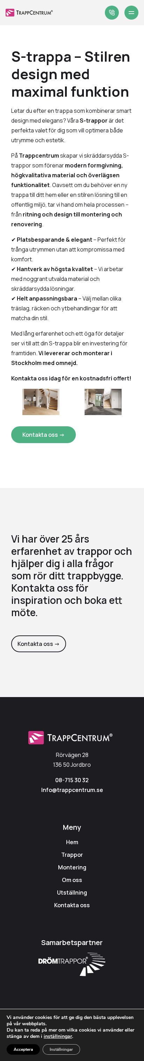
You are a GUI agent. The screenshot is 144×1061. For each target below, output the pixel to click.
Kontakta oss (72, 905)
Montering (72, 867)
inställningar (58, 1036)
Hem (72, 842)
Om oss (72, 880)
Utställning (72, 892)
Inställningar (61, 1049)
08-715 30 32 (72, 780)
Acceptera (23, 1049)
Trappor (72, 855)
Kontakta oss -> (43, 435)
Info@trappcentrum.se (72, 790)
